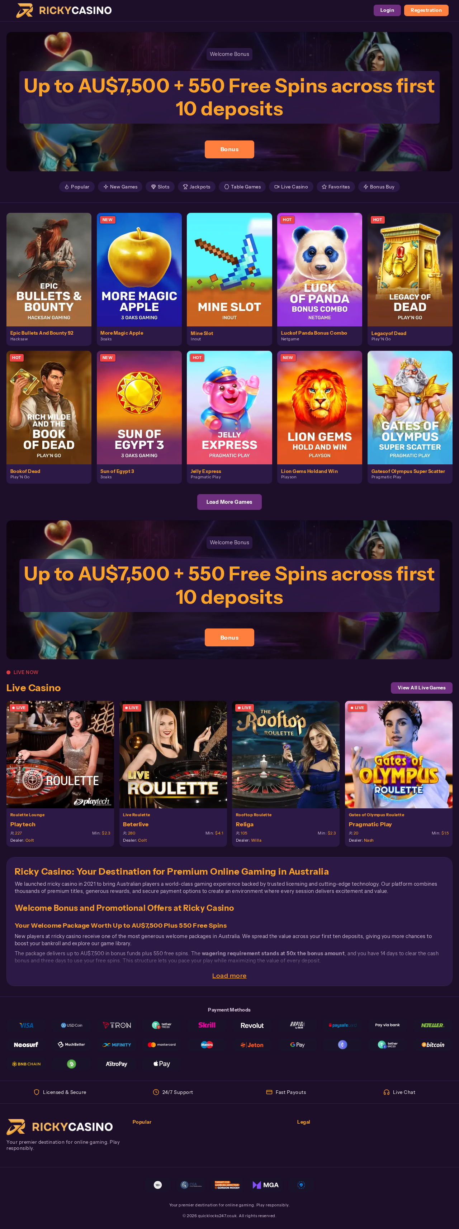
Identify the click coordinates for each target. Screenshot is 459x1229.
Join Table (64, 754)
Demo (53, 276)
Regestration (426, 10)
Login (387, 10)
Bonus (230, 149)
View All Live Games (422, 687)
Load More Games (229, 502)
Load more (229, 976)
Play (53, 262)
